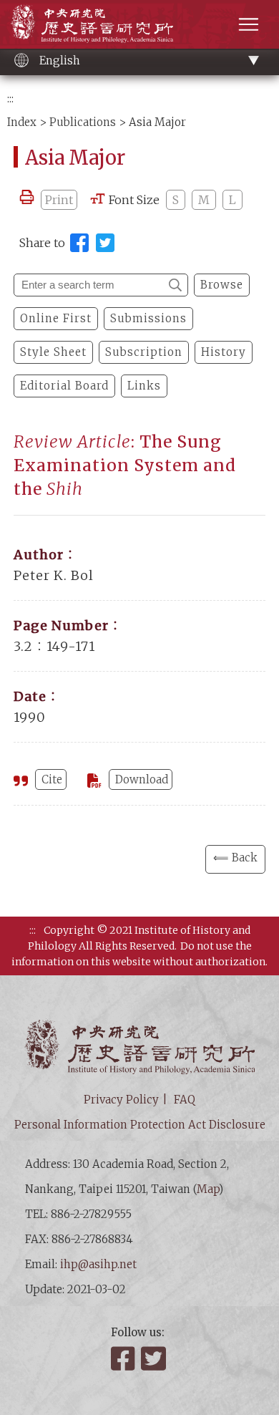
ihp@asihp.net (98, 1264)
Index (21, 122)
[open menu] (248, 24)
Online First (56, 318)
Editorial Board (64, 385)
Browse (221, 284)
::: (10, 98)
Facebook (124, 1358)
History (223, 352)
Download (141, 779)
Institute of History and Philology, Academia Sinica (92, 23)
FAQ (184, 1099)
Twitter (154, 1358)
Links (144, 385)
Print (59, 200)
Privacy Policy (121, 1099)
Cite (51, 779)
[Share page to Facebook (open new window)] (79, 242)
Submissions (148, 318)
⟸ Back (235, 857)
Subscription (143, 352)
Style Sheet (53, 352)
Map (208, 1189)
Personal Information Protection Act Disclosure (139, 1124)
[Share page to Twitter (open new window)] (105, 242)
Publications (82, 122)
